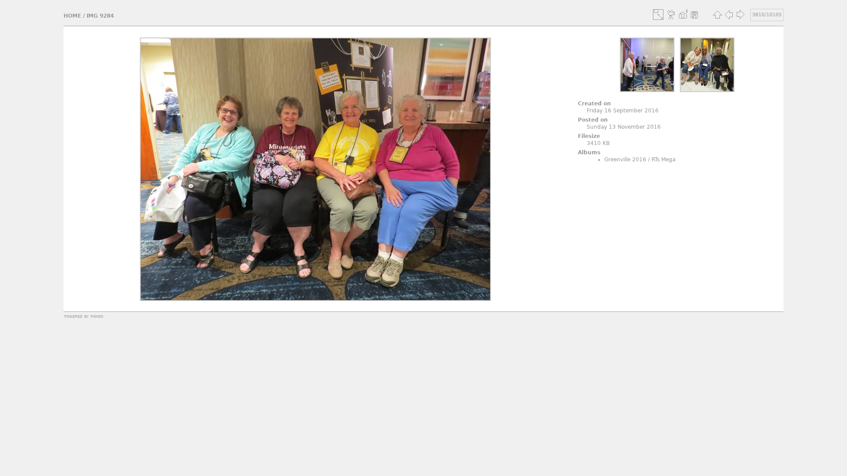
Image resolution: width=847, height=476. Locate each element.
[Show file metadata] (683, 14)
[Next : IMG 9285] (740, 14)
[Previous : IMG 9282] (729, 14)
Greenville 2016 (625, 159)
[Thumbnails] (717, 14)
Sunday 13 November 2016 (624, 127)
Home (72, 16)
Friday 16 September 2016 (623, 111)
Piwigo (96, 316)
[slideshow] (671, 14)
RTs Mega (663, 159)
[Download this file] (694, 14)
